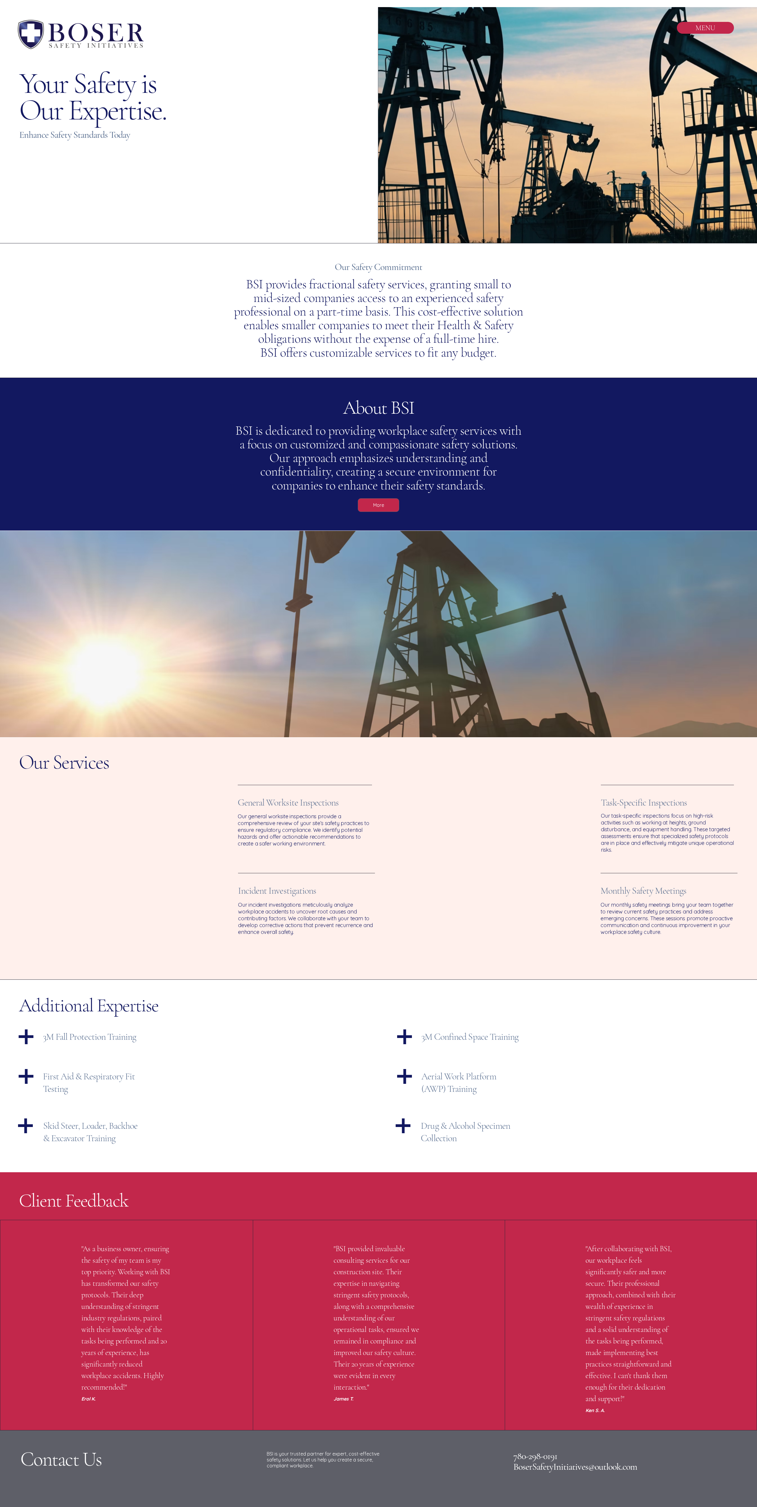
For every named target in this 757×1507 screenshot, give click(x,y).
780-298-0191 (535, 1456)
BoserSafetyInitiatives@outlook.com (575, 1466)
